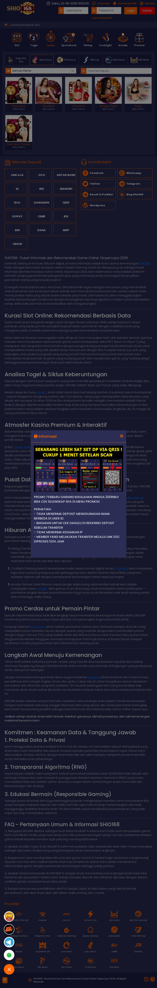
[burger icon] (9, 969)
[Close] (121, 436)
